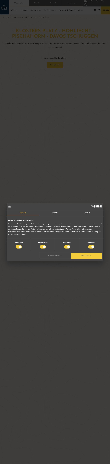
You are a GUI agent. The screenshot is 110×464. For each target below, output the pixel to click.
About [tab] (87, 213)
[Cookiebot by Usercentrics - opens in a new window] (92, 206)
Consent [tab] (23, 213)
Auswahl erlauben (54, 256)
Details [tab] (55, 213)
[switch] (43, 247)
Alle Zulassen (86, 256)
